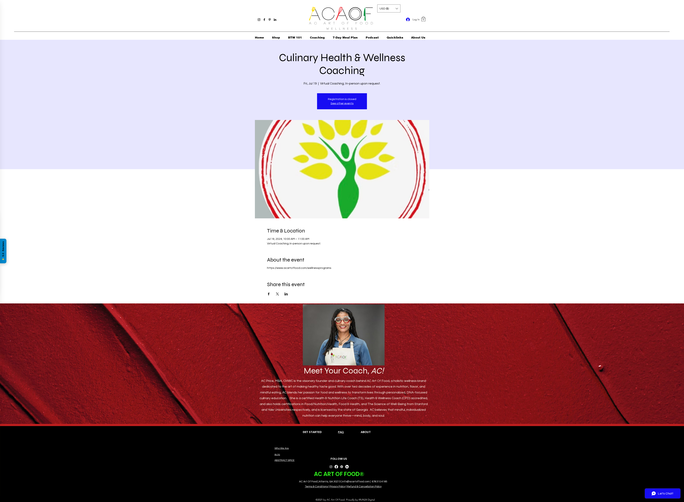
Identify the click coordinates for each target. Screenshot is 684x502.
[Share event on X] (277, 294)
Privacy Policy (337, 486)
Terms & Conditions (316, 486)
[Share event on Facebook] (268, 294)
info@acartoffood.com (356, 481)
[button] (423, 19)
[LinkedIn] (275, 19)
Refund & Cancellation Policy (364, 486)
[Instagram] (259, 19)
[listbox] (388, 8)
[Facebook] (264, 19)
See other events (342, 103)
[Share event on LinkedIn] (286, 294)
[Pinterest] (269, 19)
